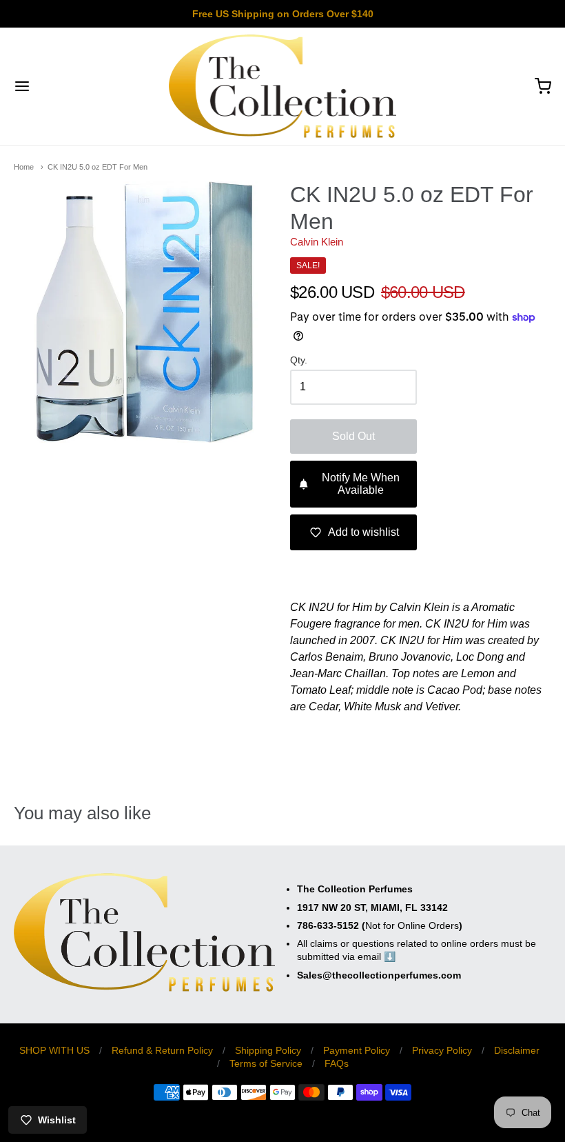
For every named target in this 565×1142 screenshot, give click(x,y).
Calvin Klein (316, 242)
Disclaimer (517, 1050)
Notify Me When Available (361, 484)
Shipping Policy (268, 1050)
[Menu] (67, 86)
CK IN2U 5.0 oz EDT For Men (97, 167)
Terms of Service (265, 1063)
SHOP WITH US (54, 1050)
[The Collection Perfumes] (283, 86)
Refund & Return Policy (162, 1050)
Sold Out (353, 436)
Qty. (298, 360)
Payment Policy (356, 1050)
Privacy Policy (442, 1050)
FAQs (337, 1063)
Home (24, 167)
